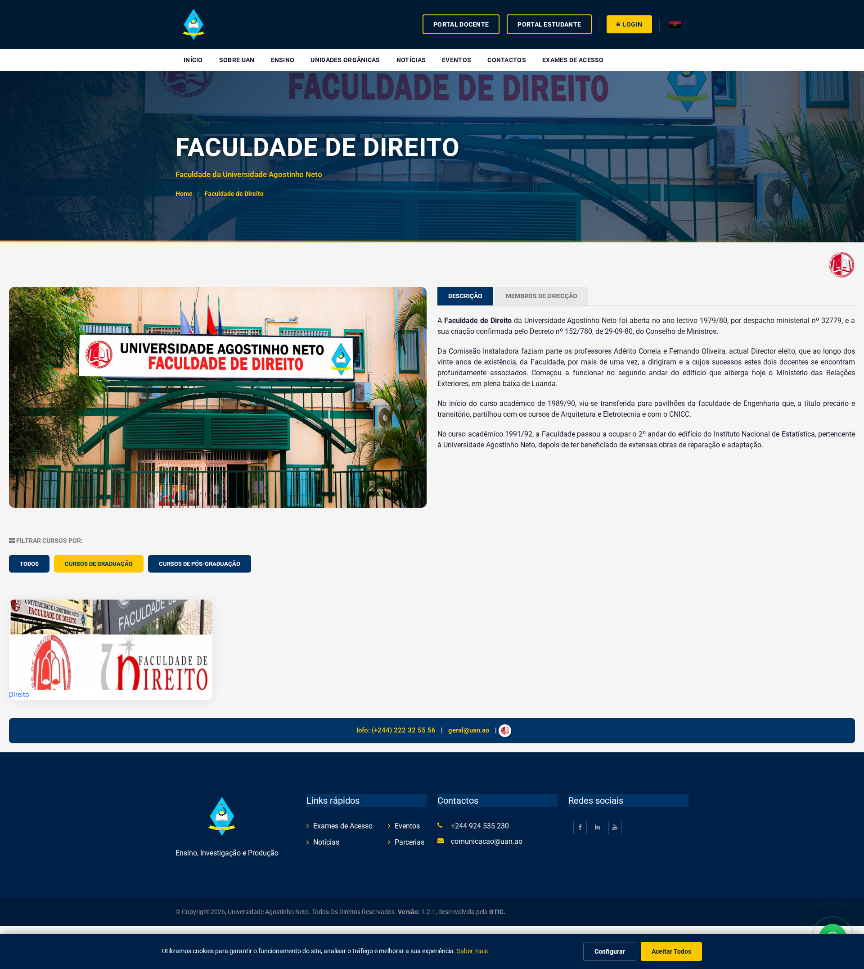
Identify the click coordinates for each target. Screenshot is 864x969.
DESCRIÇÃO (465, 296)
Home (184, 194)
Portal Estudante (549, 24)
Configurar (609, 951)
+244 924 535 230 (480, 826)
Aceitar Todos (671, 951)
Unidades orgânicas (345, 60)
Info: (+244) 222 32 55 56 (396, 730)
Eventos (456, 60)
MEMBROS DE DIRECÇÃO (541, 296)
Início (193, 60)
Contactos (506, 60)
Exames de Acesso (573, 60)
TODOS (29, 563)
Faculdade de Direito (234, 194)
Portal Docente (461, 24)
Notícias (411, 60)
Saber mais (472, 951)
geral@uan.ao (469, 730)
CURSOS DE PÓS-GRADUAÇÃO (199, 563)
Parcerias (409, 842)
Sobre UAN (237, 60)
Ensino (283, 60)
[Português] (677, 24)
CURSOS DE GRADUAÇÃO (99, 563)
